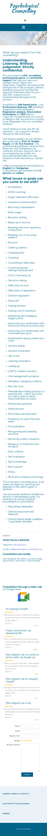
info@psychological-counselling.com (25, 549)
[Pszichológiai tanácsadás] (25, 20)
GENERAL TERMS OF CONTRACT (16, 794)
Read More (8, 623)
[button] (23, 27)
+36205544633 (19, 545)
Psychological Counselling (23, 8)
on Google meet (12, 589)
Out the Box (27, 829)
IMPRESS (6, 813)
